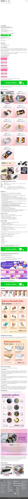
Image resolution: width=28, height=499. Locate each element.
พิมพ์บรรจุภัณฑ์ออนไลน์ (10, 490)
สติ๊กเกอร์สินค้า (9, 482)
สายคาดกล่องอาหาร (4, 40)
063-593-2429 (5, 38)
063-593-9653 (9, 38)
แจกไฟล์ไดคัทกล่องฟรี (10, 489)
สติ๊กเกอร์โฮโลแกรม (10, 483)
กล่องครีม (9, 481)
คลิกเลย (13, 234)
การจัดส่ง (9, 486)
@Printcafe (8, 37)
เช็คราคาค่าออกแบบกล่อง (18, 258)
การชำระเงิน (9, 485)
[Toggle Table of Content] (7, 45)
